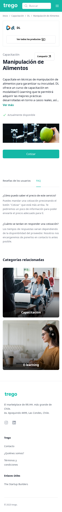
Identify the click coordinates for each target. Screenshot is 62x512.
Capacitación (17, 15)
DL (28, 15)
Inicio (5, 15)
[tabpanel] (31, 219)
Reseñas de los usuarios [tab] (17, 180)
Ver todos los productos (29, 39)
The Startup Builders (16, 484)
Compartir (42, 56)
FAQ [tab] (38, 180)
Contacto (9, 446)
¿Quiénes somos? (14, 453)
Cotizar (31, 154)
